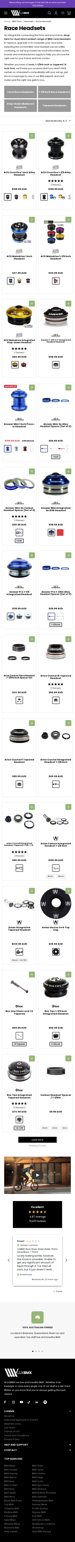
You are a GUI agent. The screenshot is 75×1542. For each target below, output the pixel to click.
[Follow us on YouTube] (24, 1402)
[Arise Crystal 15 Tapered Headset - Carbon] (55, 700)
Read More (38, 5)
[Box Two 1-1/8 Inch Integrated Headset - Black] (55, 1035)
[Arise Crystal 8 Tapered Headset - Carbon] (19, 784)
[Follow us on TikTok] (32, 1402)
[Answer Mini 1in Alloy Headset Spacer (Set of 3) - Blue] (44, 448)
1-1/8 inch (55, 625)
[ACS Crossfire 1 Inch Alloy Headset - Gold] (25, 197)
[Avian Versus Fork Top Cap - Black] (55, 951)
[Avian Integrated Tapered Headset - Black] (19, 951)
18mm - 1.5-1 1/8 (19, 960)
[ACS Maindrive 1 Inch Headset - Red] (28, 281)
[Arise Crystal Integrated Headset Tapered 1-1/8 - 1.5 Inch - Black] (19, 868)
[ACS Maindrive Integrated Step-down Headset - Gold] (15, 364)
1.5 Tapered (19, 1044)
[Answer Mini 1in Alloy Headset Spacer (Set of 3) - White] (70, 448)
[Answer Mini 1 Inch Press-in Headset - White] (34, 448)
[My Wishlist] (63, 13)
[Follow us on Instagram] (16, 1402)
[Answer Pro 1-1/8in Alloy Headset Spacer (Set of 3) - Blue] (51, 616)
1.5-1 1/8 (19, 1128)
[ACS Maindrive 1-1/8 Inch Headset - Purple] (55, 281)
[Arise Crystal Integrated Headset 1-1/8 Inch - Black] (55, 784)
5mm (65, 1128)
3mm (44, 1128)
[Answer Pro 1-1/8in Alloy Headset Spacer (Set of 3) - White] (60, 616)
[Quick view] (32, 136)
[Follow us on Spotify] (47, 1402)
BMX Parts (17, 21)
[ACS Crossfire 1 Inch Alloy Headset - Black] (7, 197)
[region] (37, 1260)
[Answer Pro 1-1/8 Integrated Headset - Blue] (10, 616)
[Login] (56, 12)
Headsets (29, 21)
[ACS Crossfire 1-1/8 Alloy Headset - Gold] (61, 197)
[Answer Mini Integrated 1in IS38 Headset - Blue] (51, 532)
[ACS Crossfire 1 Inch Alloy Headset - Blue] (16, 197)
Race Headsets (43, 21)
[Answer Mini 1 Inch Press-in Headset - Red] (25, 448)
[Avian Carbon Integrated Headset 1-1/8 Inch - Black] (55, 868)
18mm (61, 876)
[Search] (49, 13)
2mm (54, 1128)
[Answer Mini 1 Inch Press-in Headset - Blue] (7, 448)
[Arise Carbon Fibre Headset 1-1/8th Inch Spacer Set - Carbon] (19, 700)
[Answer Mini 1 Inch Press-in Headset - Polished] (16, 448)
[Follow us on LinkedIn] (39, 1402)
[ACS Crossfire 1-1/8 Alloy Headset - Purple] (70, 197)
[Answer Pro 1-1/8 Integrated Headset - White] (28, 616)
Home (7, 21)
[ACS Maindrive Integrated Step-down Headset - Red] (23, 364)
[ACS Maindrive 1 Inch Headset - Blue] (10, 281)
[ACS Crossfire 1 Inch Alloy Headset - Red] (34, 197)
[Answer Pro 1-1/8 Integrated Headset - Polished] (19, 616)
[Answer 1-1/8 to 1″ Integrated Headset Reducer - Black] (55, 364)
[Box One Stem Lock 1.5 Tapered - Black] (19, 1035)
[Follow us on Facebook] (8, 1402)
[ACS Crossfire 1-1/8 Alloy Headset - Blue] (53, 197)
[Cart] (69, 13)
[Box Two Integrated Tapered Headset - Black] (19, 1119)
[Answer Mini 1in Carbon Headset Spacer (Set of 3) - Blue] (19, 532)
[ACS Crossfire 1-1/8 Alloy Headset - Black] (44, 197)
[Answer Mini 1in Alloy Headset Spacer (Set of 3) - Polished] (53, 448)
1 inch (55, 457)
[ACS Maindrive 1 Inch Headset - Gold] (19, 281)
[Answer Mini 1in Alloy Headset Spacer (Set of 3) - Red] (61, 448)
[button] (55, 183)
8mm (50, 876)
